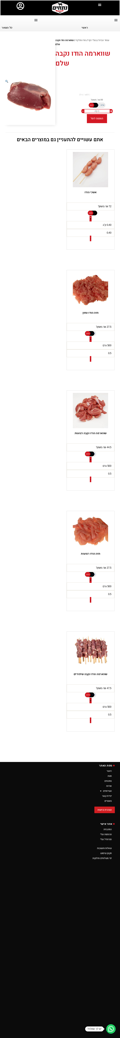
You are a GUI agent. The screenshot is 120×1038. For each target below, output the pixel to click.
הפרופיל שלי (106, 839)
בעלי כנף (92, 40)
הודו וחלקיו (81, 40)
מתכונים (108, 781)
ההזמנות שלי (106, 834)
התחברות (108, 829)
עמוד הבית (104, 40)
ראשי (109, 771)
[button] (99, 4)
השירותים (107, 791)
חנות (110, 776)
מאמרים (108, 801)
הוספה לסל (97, 118)
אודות (109, 786)
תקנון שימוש (106, 853)
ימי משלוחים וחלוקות (102, 858)
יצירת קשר (107, 796)
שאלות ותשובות (104, 848)
